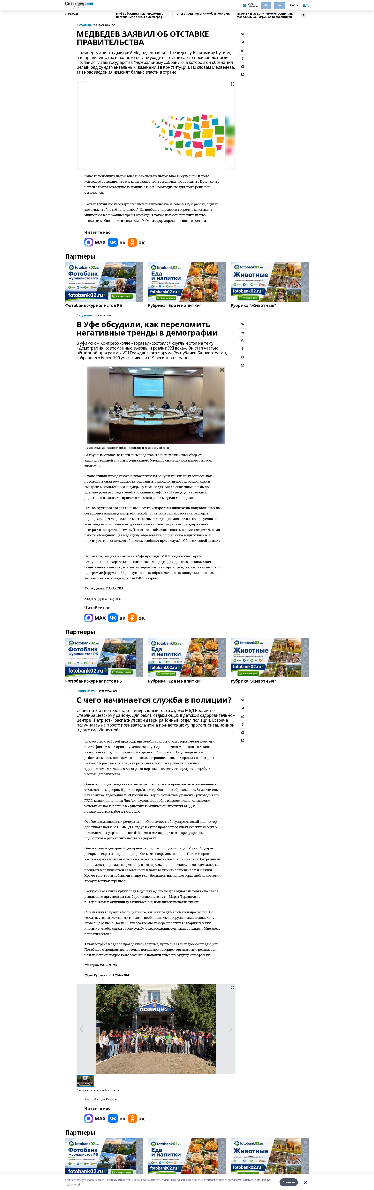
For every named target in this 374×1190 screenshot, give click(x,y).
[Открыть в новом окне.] (95, 242)
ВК (266, 5)
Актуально (84, 25)
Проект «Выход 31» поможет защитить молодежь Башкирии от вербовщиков (265, 15)
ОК (279, 5)
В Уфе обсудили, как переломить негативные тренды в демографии (141, 15)
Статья (71, 14)
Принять (289, 1182)
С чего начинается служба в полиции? (203, 13)
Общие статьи (87, 691)
